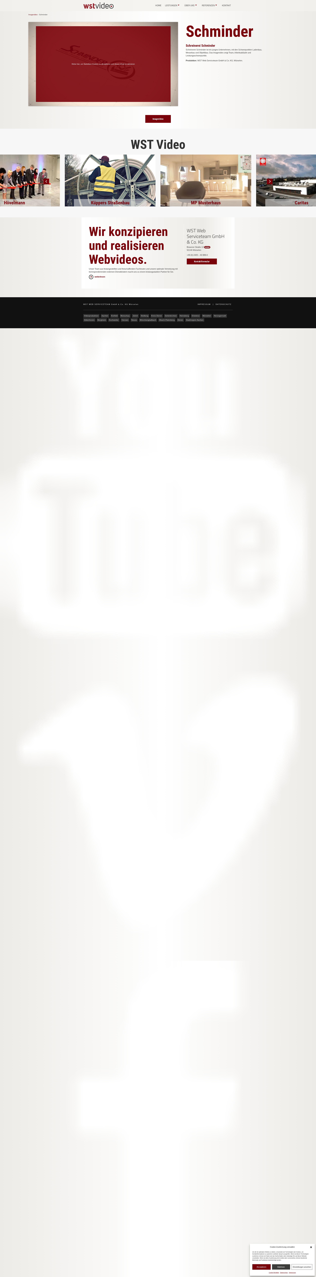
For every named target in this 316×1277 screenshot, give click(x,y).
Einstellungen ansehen (302, 1267)
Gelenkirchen (171, 316)
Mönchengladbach (148, 320)
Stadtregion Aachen (195, 320)
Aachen (105, 316)
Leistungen (171, 5)
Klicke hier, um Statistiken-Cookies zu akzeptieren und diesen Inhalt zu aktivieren (103, 64)
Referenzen (208, 5)
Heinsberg (184, 316)
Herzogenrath (220, 316)
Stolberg (144, 316)
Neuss (134, 320)
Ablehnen (281, 1267)
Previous (46, 181)
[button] (311, 1247)
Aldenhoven (89, 320)
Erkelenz (196, 316)
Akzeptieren (261, 1267)
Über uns (189, 5)
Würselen (207, 316)
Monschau (125, 316)
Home (158, 5)
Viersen (125, 320)
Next (270, 181)
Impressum (292, 1272)
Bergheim (102, 320)
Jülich (135, 316)
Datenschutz (284, 1272)
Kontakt (226, 5)
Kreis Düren (156, 316)
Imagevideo (33, 15)
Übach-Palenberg (167, 320)
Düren (180, 320)
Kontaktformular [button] (202, 261)
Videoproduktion (91, 316)
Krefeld (114, 316)
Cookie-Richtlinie (274, 1272)
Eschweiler (114, 320)
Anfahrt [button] (207, 247)
